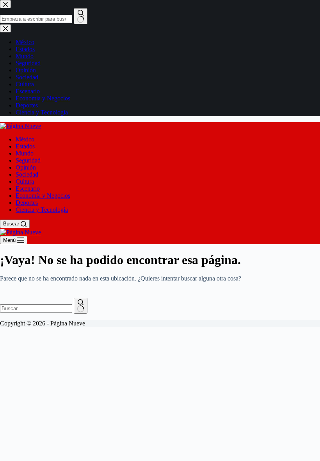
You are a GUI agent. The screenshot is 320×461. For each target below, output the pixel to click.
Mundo (25, 153)
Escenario (28, 188)
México (25, 139)
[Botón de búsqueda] (80, 306)
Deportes (27, 202)
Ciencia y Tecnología (42, 209)
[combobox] (36, 308)
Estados (25, 146)
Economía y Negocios (43, 195)
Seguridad (28, 160)
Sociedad (27, 174)
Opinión (26, 167)
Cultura (25, 181)
